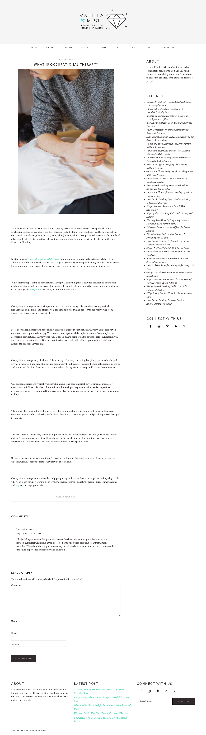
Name (14, 621)
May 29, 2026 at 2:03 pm (28, 533)
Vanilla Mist (103, 21)
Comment (17, 585)
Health (72, 497)
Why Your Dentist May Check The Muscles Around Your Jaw (101, 713)
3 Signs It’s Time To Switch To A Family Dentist (168, 248)
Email (14, 633)
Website (15, 644)
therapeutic (34, 289)
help (17, 485)
